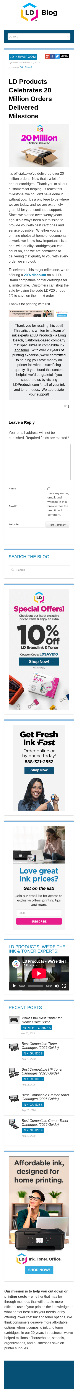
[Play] (14, 986)
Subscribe (39, 921)
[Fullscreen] (64, 986)
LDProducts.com (26, 384)
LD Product (42, 335)
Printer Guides (36, 1027)
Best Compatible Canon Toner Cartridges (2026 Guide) (45, 1122)
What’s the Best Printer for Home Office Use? (42, 1020)
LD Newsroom (23, 56)
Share (64, 56)
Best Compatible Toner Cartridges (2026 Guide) (40, 1046)
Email (13, 506)
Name (13, 488)
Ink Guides (33, 1053)
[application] (39, 973)
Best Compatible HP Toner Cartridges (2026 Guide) (42, 1071)
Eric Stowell (26, 67)
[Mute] (57, 986)
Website (14, 524)
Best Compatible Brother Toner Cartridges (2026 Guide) (45, 1097)
